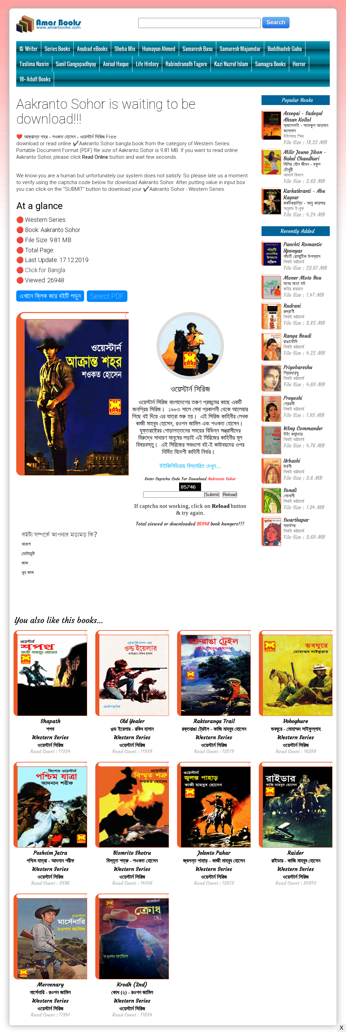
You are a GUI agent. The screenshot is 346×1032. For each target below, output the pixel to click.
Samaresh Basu (197, 48)
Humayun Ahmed (158, 48)
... (100, 620)
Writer (31, 48)
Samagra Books (270, 64)
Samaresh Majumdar (240, 48)
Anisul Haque (116, 64)
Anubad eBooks (92, 48)
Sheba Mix (125, 48)
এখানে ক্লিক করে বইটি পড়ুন (50, 296)
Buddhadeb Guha (285, 48)
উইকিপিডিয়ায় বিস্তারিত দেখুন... (190, 466)
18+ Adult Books (35, 79)
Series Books (57, 48)
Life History (147, 64)
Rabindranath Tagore (186, 64)
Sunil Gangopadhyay (76, 64)
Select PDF (107, 296)
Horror (299, 64)
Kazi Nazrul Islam (231, 64)
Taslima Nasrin (34, 64)
